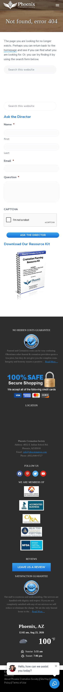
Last (6, 153)
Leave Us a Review (31, 567)
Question (11, 177)
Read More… (51, 361)
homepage (10, 50)
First (6, 139)
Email (9, 161)
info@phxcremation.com (35, 452)
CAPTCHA (11, 209)
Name (9, 124)
